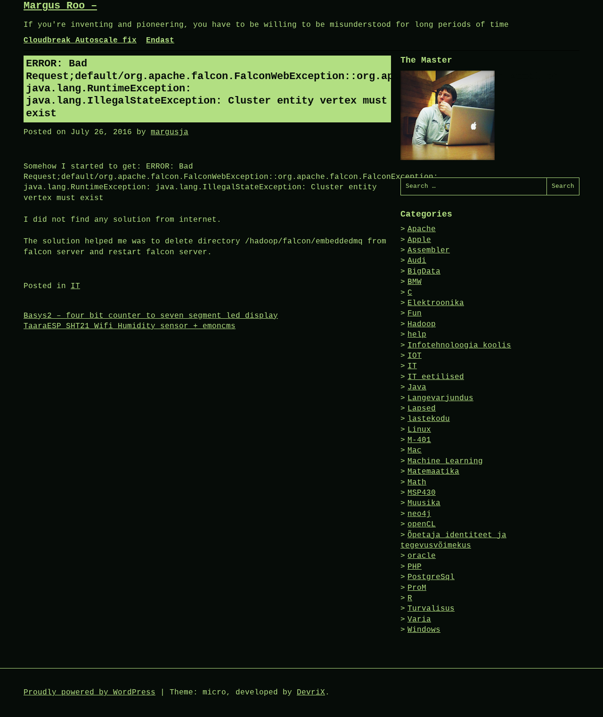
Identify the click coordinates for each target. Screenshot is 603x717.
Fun (414, 313)
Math (416, 482)
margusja (169, 132)
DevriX (311, 692)
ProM (416, 588)
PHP (414, 567)
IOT (414, 356)
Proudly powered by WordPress (89, 692)
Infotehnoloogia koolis (459, 345)
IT (75, 286)
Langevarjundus (440, 398)
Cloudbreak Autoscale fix (80, 40)
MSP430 (421, 493)
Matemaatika (433, 471)
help (416, 334)
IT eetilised (435, 377)
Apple (419, 240)
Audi (416, 261)
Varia (419, 619)
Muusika (423, 503)
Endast (160, 40)
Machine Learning (445, 461)
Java (416, 387)
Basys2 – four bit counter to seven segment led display (151, 316)
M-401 (419, 440)
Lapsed (421, 408)
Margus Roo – (60, 6)
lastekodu (428, 419)
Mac (414, 450)
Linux (419, 430)
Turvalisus (431, 608)
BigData (423, 271)
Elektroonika (435, 303)
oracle (421, 556)
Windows (423, 630)
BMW (414, 282)
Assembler (428, 250)
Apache (421, 229)
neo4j (419, 514)
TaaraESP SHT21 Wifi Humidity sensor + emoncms (130, 326)
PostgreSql (431, 577)
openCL (421, 524)
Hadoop (421, 324)
